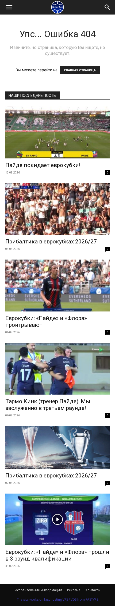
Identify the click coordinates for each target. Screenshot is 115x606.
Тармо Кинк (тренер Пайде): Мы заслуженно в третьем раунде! (47, 404)
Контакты (93, 590)
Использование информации (38, 590)
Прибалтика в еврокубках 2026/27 (51, 241)
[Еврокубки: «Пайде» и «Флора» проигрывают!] (57, 285)
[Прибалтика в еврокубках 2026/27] (57, 209)
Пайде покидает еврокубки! (42, 165)
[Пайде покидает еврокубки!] (57, 132)
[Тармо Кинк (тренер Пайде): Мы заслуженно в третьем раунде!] (57, 369)
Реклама (73, 590)
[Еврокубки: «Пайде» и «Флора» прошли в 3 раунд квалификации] (57, 519)
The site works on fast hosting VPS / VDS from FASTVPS (57, 599)
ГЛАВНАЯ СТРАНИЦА (80, 70)
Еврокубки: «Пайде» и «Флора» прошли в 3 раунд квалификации (57, 555)
